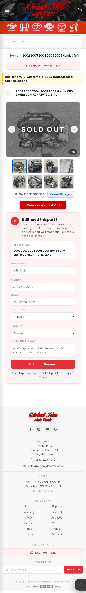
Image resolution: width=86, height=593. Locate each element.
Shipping (57, 506)
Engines (29, 506)
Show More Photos (29, 194)
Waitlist (56, 528)
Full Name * (18, 263)
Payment (57, 512)
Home (14, 55)
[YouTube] (47, 429)
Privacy (29, 534)
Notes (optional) (23, 341)
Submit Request (45, 364)
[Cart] (80, 10)
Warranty (29, 512)
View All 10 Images (60, 194)
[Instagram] (38, 429)
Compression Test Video (44, 205)
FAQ (29, 517)
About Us (56, 517)
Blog (29, 528)
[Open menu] (7, 10)
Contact (29, 523)
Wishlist (57, 523)
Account (57, 534)
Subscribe (73, 569)
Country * (18, 309)
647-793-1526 (45, 552)
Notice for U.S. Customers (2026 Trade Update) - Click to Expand (40, 78)
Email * (15, 295)
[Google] (55, 429)
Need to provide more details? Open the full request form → (43, 375)
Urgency (17, 326)
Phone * (16, 280)
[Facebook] (30, 429)
